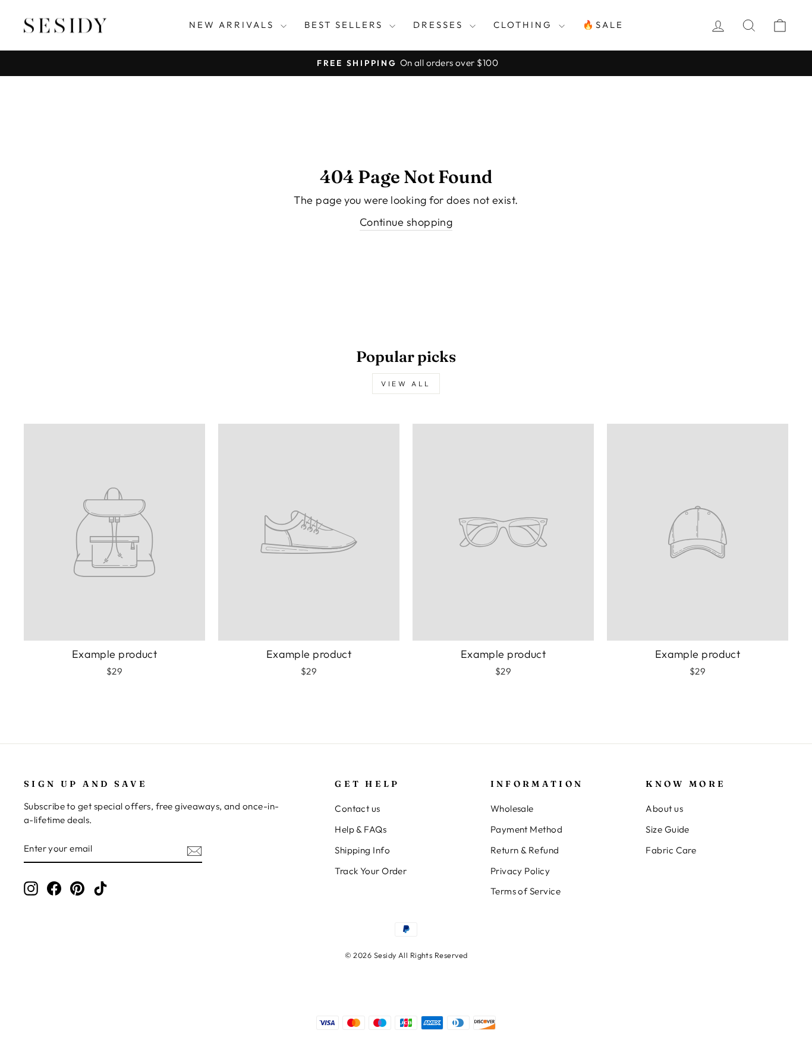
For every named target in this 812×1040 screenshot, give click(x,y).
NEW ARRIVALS (233, 24)
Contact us (357, 808)
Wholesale (512, 808)
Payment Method (526, 829)
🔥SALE (603, 24)
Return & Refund (524, 850)
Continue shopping (406, 222)
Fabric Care (671, 850)
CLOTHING (524, 24)
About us (664, 808)
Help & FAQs (360, 829)
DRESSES (440, 24)
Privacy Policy (520, 871)
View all (406, 383)
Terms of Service (525, 891)
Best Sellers (345, 24)
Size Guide (668, 829)
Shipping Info (362, 850)
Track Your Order (371, 871)
